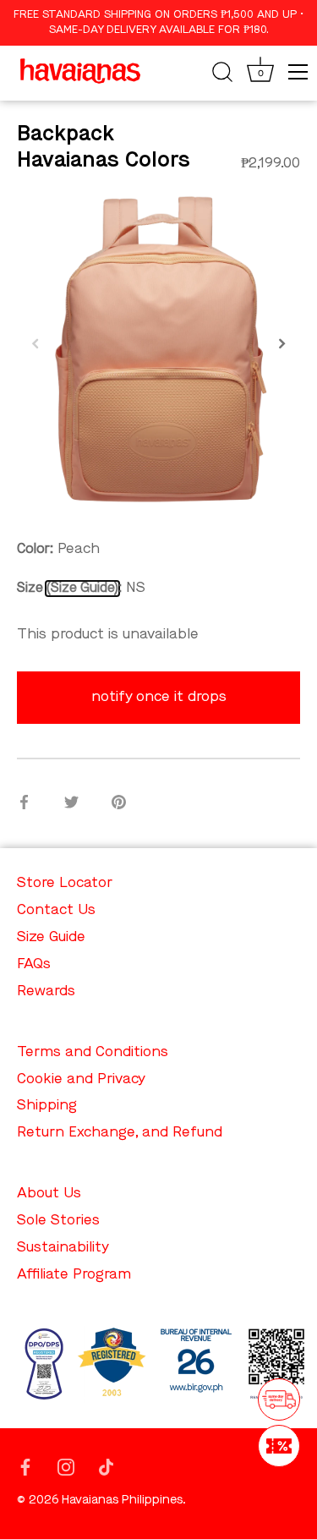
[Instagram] (65, 1466)
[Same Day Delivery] (279, 1399)
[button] (35, 343)
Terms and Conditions (92, 1052)
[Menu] (298, 71)
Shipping (47, 1105)
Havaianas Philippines (122, 1500)
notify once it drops (159, 697)
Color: (35, 549)
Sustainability (63, 1248)
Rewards (46, 991)
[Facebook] (25, 1466)
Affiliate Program (74, 1275)
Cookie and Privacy (81, 1079)
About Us (49, 1193)
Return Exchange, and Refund (119, 1132)
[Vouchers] (279, 1446)
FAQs (34, 964)
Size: (69, 588)
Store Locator (64, 883)
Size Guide (82, 588)
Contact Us (56, 910)
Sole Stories (58, 1220)
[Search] (222, 74)
